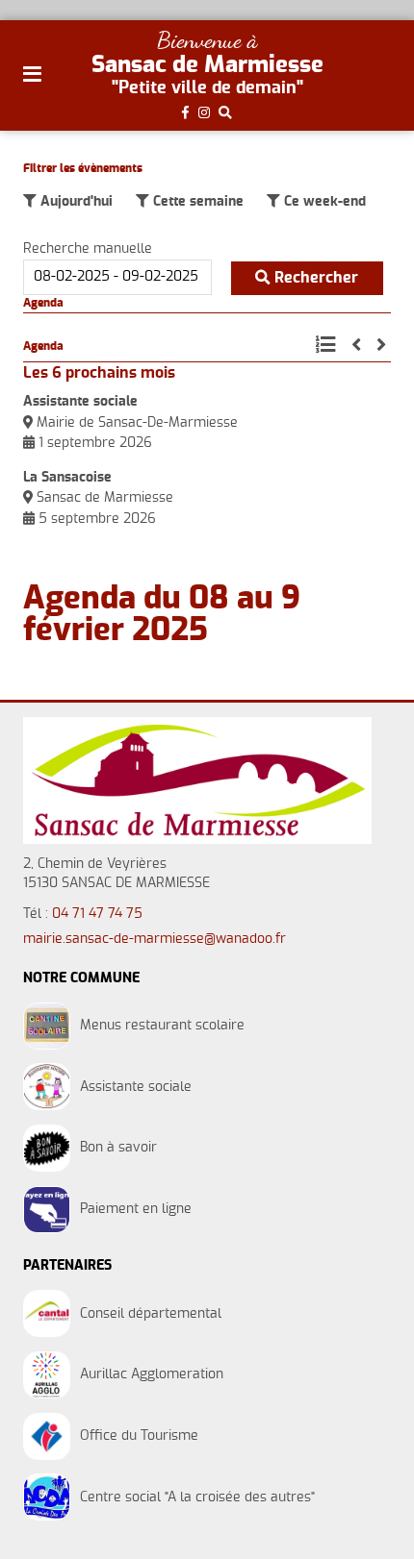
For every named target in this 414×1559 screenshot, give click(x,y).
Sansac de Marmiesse (207, 65)
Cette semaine (196, 202)
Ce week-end (323, 202)
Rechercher (314, 277)
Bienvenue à (207, 40)
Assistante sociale (80, 401)
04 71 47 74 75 (97, 914)
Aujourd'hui (75, 202)
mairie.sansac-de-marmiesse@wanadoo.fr (154, 939)
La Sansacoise (67, 477)
